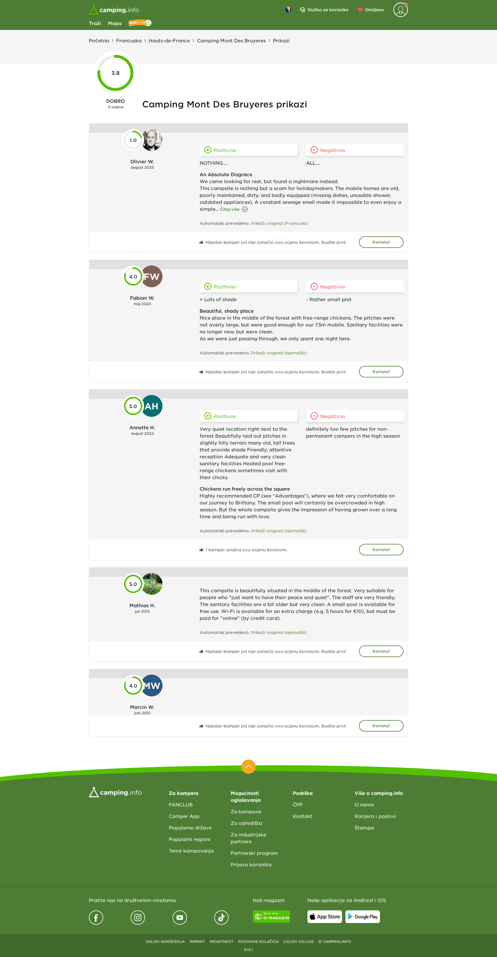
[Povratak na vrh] (248, 766)
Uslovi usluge (298, 941)
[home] (115, 791)
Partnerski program (254, 853)
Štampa (364, 827)
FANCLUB (181, 804)
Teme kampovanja (191, 850)
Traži (95, 23)
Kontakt (302, 816)
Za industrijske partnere (248, 837)
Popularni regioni (190, 839)
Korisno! (381, 242)
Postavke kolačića (258, 941)
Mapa (115, 23)
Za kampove (246, 811)
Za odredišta (246, 823)
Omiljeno (374, 9)
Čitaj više (230, 209)
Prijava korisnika (251, 864)
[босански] (288, 9)
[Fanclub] (140, 23)
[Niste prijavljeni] (400, 9)
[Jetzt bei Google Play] (362, 916)
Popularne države (190, 827)
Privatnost (222, 941)
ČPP (298, 804)
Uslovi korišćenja (165, 941)
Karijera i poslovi (375, 816)
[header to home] (114, 10)
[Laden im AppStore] (324, 916)
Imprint (197, 941)
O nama (364, 804)
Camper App (184, 816)
